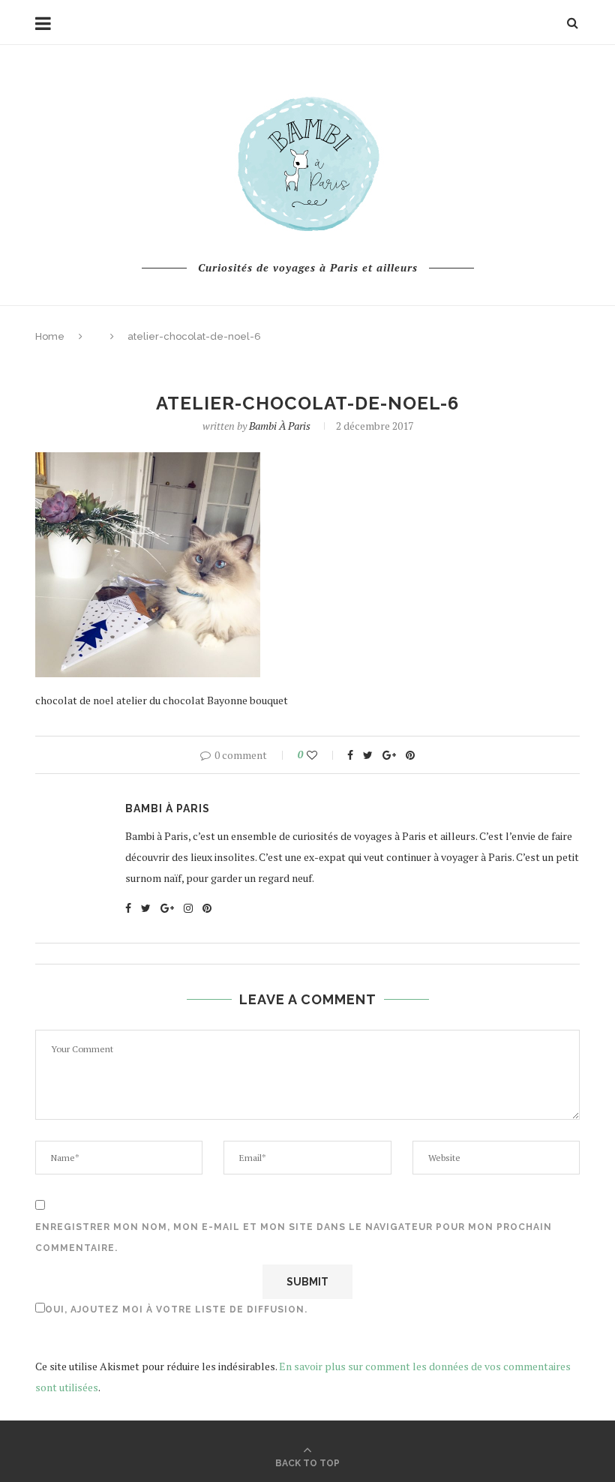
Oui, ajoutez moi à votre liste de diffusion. (176, 1309)
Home (49, 336)
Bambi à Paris (279, 425)
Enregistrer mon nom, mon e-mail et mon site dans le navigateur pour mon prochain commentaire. (293, 1237)
